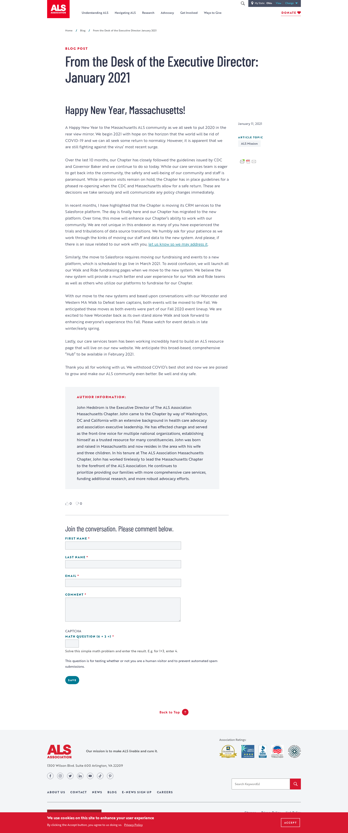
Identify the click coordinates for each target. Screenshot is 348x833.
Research (148, 13)
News (97, 792)
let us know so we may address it (178, 244)
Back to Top (170, 712)
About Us (56, 792)
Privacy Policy (133, 825)
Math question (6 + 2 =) (99, 636)
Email (82, 576)
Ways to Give (212, 13)
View (279, 3)
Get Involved (189, 13)
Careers (165, 792)
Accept (290, 822)
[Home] (58, 9)
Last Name (87, 557)
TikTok (100, 776)
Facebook (50, 776)
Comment (86, 594)
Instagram (60, 776)
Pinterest (110, 776)
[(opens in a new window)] (228, 751)
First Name (87, 538)
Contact (78, 792)
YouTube (90, 776)
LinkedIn (80, 776)
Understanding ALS (95, 13)
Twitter (70, 776)
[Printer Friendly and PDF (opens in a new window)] (248, 161)
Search (242, 3)
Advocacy (167, 13)
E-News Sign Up (137, 792)
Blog (82, 30)
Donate (288, 13)
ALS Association (59, 751)
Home (68, 30)
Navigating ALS (125, 13)
